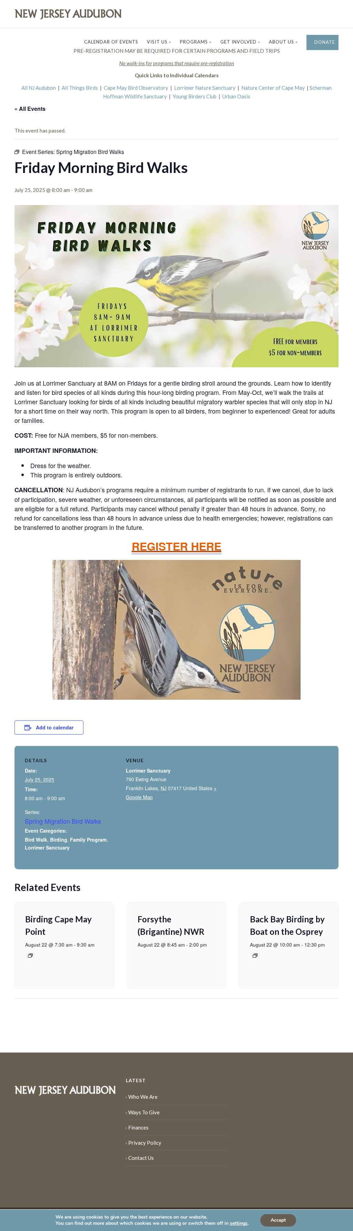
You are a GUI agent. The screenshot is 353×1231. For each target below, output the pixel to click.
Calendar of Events (111, 42)
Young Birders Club (194, 96)
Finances (138, 1127)
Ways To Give (144, 1112)
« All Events (30, 109)
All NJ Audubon (38, 88)
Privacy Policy (144, 1143)
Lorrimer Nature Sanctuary (204, 88)
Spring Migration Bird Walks (63, 820)
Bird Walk (36, 839)
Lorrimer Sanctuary (47, 847)
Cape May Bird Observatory (136, 88)
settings (239, 1223)
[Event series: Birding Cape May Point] (30, 955)
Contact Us (141, 1158)
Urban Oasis (236, 96)
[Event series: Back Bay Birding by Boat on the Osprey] (255, 955)
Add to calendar (54, 727)
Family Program (88, 839)
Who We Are (143, 1097)
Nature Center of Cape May (273, 88)
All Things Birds (80, 88)
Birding (58, 839)
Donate (324, 42)
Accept (278, 1220)
